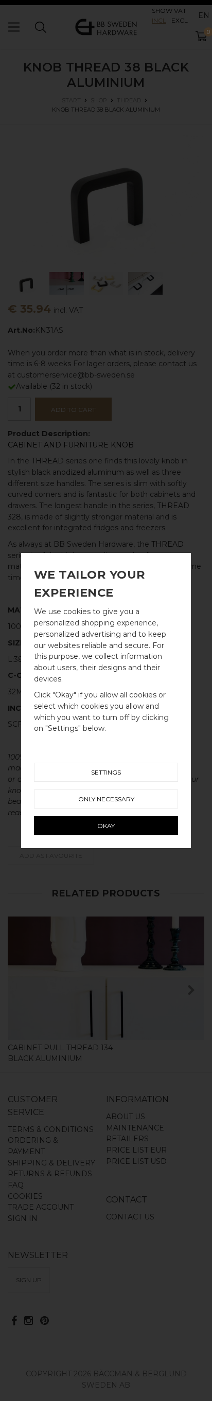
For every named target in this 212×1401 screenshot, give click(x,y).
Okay (106, 826)
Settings (106, 772)
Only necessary (106, 799)
